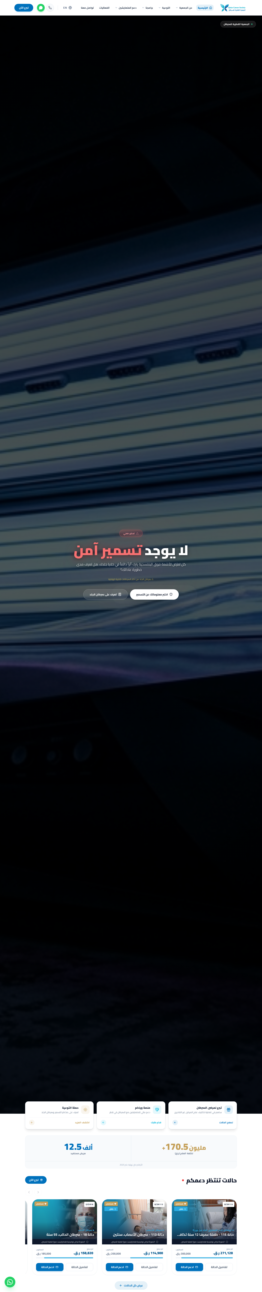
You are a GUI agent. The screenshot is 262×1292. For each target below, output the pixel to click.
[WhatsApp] (41, 8)
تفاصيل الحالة (219, 1267)
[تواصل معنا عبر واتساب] (10, 1282)
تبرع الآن (24, 7)
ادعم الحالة (187, 1267)
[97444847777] (50, 8)
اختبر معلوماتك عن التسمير (152, 594)
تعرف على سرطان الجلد (103, 594)
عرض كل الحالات (133, 1285)
